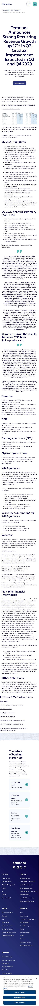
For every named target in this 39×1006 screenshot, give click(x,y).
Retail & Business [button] (25, 878)
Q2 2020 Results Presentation (11, 109)
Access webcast (19, 83)
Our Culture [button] (5, 970)
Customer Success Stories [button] (28, 919)
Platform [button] (4, 888)
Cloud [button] (4, 894)
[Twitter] (25, 867)
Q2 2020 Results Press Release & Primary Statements (18, 105)
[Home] (7, 4)
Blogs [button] (21, 913)
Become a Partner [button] (7, 913)
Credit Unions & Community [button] (28, 891)
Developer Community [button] (9, 932)
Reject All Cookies (19, 997)
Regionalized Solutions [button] (27, 901)
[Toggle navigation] (28, 4)
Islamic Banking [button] (24, 894)
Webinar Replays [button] (25, 932)
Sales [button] (3, 919)
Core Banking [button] (6, 878)
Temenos (5, 10)
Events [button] (22, 935)
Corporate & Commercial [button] (27, 881)
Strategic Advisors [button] (7, 929)
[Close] (36, 978)
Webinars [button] (23, 939)
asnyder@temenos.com (7, 712)
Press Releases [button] (24, 922)
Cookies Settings (19, 992)
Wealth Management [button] (8, 885)
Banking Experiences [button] (26, 888)
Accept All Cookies (19, 1002)
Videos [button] (22, 929)
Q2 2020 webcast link (9, 551)
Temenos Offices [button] (7, 973)
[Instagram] (21, 867)
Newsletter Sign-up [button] (8, 935)
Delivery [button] (4, 916)
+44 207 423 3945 (6, 709)
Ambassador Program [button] (26, 945)
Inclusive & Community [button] (27, 898)
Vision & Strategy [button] (7, 957)
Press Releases (14, 10)
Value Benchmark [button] (25, 942)
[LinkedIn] (18, 867)
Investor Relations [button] (7, 966)
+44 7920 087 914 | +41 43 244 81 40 (11, 724)
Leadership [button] (5, 963)
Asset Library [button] (24, 916)
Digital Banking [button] (6, 881)
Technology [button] (5, 922)
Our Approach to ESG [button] (8, 960)
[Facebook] (14, 867)
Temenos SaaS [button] (6, 898)
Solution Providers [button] (7, 926)
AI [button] (2, 891)
